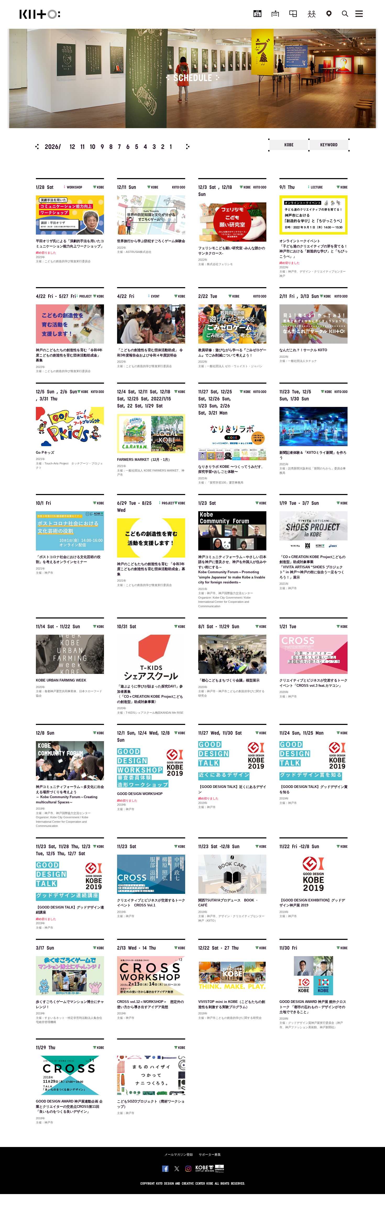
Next (187, 146)
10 (92, 147)
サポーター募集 (210, 1154)
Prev (36, 146)
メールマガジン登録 (178, 1154)
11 (82, 147)
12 (72, 147)
